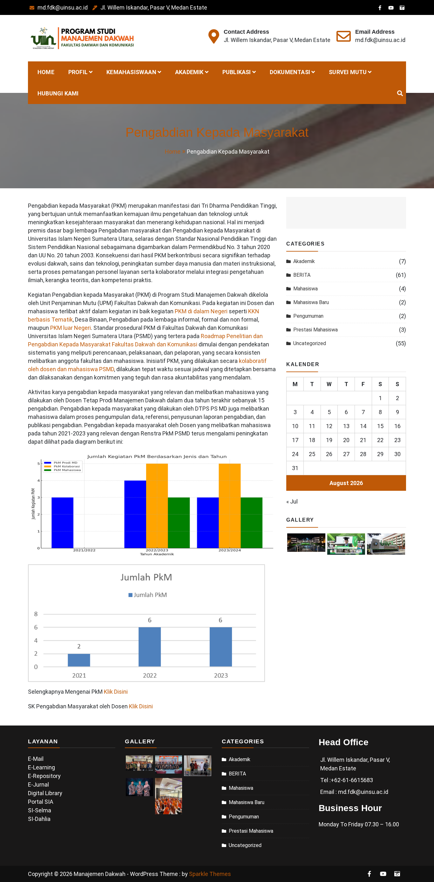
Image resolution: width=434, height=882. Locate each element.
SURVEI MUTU (348, 72)
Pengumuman (308, 316)
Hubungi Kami (57, 93)
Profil (78, 72)
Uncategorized (309, 343)
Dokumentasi (290, 72)
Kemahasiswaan (131, 72)
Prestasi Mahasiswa (315, 330)
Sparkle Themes (210, 874)
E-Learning (41, 767)
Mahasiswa (305, 289)
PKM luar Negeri (70, 327)
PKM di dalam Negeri (201, 311)
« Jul (292, 501)
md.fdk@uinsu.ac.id (62, 7)
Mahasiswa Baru (311, 302)
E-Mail (36, 758)
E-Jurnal (38, 784)
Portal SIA (40, 801)
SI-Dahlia (39, 819)
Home (45, 72)
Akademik (189, 72)
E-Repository (44, 776)
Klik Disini (116, 691)
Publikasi (236, 72)
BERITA (301, 275)
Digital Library (45, 793)
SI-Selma (39, 810)
